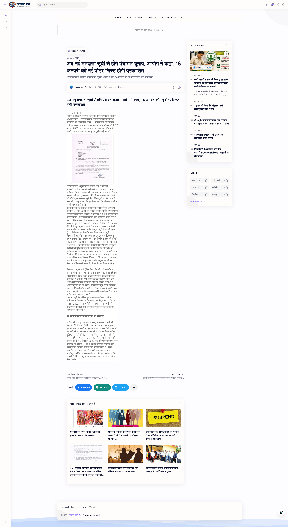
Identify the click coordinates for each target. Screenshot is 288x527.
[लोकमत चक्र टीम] (81, 87)
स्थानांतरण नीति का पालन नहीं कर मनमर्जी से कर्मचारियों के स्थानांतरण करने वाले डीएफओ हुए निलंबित (162, 435)
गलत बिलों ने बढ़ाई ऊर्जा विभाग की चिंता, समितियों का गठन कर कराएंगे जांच (123, 470)
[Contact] (139, 17)
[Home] (118, 17)
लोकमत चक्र (73, 515)
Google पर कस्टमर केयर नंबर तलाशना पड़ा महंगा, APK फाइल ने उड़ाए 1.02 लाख (211, 122)
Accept (27, 516)
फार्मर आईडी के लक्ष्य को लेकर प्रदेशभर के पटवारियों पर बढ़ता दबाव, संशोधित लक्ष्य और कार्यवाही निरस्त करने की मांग (211, 83)
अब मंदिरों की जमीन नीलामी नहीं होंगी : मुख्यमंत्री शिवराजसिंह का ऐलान (85, 433)
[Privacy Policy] (169, 17)
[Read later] (174, 87)
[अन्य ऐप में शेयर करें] (134, 387)
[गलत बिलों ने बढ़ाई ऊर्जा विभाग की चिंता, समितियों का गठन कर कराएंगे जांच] (125, 454)
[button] (277, 4)
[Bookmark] (267, 4)
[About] (128, 17)
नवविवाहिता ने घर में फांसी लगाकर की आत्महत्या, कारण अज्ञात (208, 136)
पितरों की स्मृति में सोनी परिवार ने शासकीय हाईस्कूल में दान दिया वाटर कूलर (162, 470)
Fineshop (117, 515)
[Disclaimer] (153, 17)
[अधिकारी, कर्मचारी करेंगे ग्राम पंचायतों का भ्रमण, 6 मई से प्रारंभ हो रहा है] (125, 418)
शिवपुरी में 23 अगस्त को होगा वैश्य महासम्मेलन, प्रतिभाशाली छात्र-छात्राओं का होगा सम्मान (211, 152)
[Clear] (85, 5)
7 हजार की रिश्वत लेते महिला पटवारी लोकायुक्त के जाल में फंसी (208, 107)
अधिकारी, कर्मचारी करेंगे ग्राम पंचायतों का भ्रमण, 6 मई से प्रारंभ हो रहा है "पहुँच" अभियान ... (124, 435)
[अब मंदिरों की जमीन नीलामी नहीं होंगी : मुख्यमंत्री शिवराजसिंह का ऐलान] (87, 418)
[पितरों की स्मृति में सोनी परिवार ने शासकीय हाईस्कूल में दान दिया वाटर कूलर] (163, 454)
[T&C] (182, 17)
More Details (55, 516)
